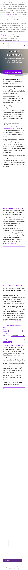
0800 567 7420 (14, 534)
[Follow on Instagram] (17, 554)
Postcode (6, 333)
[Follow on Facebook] (11, 554)
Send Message (7, 342)
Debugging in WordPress (8, 14)
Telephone (5, 331)
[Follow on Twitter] (14, 554)
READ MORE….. (12, 243)
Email (5, 329)
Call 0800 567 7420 (14, 72)
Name (5, 327)
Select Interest (7, 335)
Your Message (7, 340)
